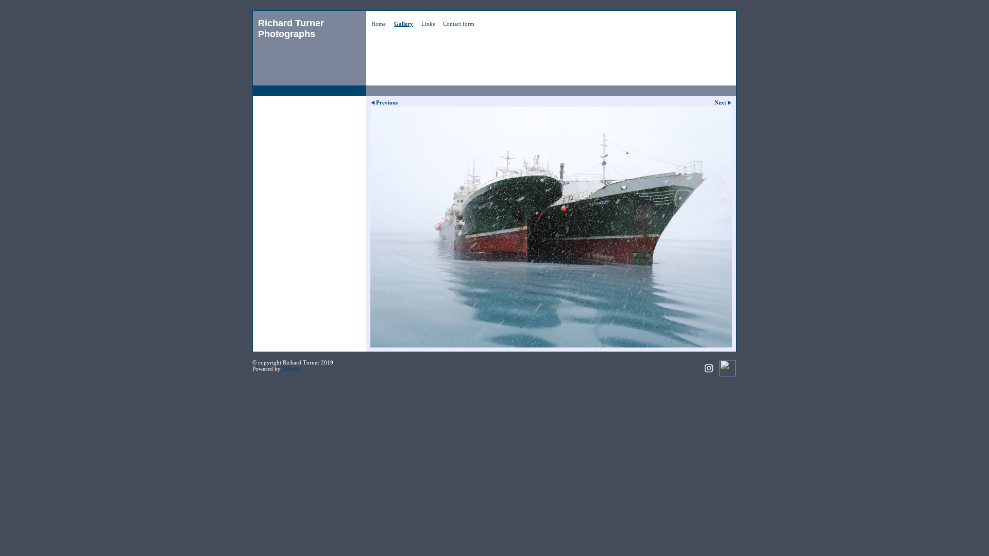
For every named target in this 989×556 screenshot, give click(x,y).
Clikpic (290, 369)
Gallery (403, 24)
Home (378, 24)
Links (428, 24)
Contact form (458, 24)
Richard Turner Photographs (291, 28)
